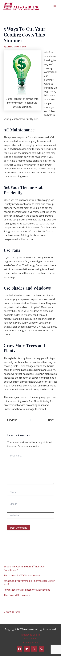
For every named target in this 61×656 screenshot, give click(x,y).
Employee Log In (30, 634)
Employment (30, 638)
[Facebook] (19, 649)
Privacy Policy (30, 642)
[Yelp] (34, 649)
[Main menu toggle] (55, 6)
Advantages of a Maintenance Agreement (27, 589)
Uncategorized (12, 611)
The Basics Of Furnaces (17, 595)
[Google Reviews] (41, 649)
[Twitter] (27, 649)
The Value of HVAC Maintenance (22, 575)
